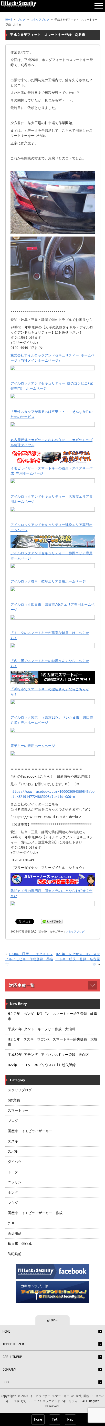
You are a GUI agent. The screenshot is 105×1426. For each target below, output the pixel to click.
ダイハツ (14, 1162)
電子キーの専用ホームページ (32, 746)
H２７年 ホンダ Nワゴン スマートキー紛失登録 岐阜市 (52, 1016)
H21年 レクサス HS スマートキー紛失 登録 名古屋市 (77, 959)
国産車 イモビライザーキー (30, 1131)
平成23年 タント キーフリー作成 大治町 (41, 1029)
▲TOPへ (52, 1320)
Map (70, 1419)
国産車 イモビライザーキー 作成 (35, 1213)
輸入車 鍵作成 (20, 1244)
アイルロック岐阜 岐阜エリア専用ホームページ (48, 581)
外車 (11, 1223)
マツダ (13, 1203)
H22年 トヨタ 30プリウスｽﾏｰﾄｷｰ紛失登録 (42, 1065)
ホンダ (13, 1192)
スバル (13, 1151)
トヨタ (13, 1172)
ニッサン (14, 1182)
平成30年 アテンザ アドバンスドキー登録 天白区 (48, 1055)
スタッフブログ (40, 19)
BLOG (6, 1382)
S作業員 (14, 1100)
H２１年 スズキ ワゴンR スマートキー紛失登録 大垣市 (52, 1041)
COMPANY (9, 1369)
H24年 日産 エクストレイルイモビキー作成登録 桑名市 (29, 959)
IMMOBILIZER (13, 1344)
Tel (55, 1419)
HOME (8, 19)
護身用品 (14, 1233)
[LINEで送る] (52, 921)
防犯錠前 (14, 1254)
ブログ (21, 19)
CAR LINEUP (12, 1357)
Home (38, 1419)
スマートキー (18, 1110)
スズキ (13, 1141)
